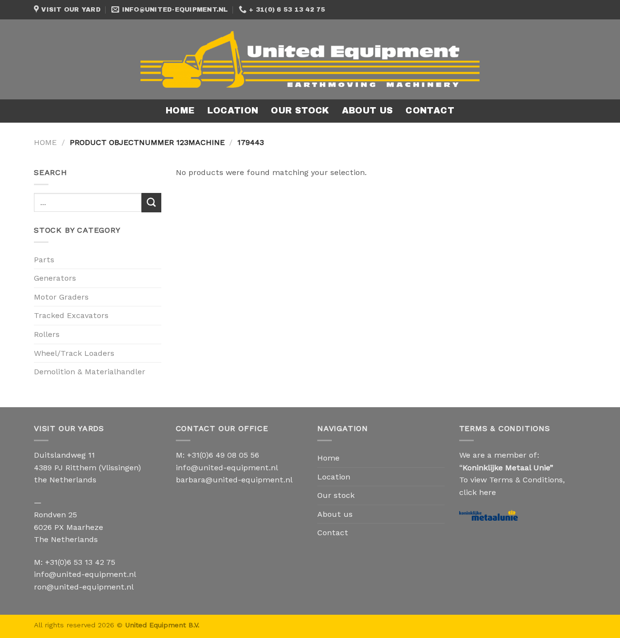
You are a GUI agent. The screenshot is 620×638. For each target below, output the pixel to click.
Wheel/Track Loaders (74, 353)
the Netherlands (65, 479)
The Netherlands (66, 539)
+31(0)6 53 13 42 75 (80, 562)
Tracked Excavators (71, 315)
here (487, 492)
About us (367, 110)
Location (233, 110)
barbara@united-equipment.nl (234, 479)
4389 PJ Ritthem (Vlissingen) (87, 467)
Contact (429, 110)
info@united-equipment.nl (85, 574)
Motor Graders (61, 297)
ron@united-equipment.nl (84, 586)
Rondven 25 (55, 514)
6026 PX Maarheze (68, 527)
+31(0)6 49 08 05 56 (223, 455)
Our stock (300, 110)
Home (180, 110)
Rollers (47, 334)
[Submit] (151, 202)
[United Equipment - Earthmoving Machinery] (310, 59)
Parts (44, 259)
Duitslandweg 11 (64, 455)
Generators (55, 278)
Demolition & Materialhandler (89, 371)
